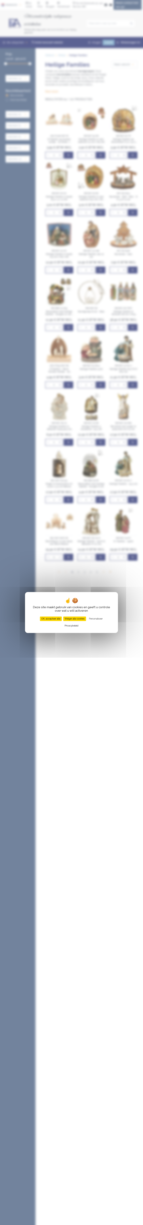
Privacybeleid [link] (71, 625)
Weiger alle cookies (75, 618)
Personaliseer (96, 618)
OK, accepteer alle (50, 618)
